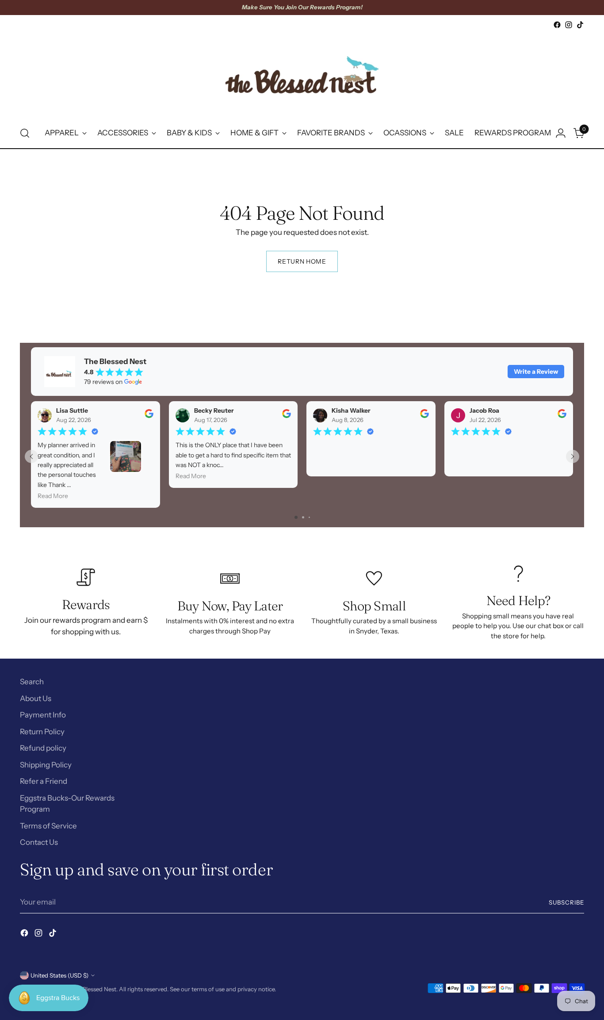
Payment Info (43, 714)
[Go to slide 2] (303, 517)
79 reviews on (103, 382)
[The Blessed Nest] (302, 74)
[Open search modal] (25, 133)
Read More (53, 496)
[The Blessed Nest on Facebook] (557, 25)
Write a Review (536, 372)
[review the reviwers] (149, 416)
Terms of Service (48, 825)
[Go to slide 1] (296, 517)
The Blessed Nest (93, 989)
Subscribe (566, 902)
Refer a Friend (43, 781)
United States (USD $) (59, 975)
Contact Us (39, 842)
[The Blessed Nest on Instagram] (569, 25)
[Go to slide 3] (309, 517)
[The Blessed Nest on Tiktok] (580, 25)
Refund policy (43, 748)
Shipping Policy (46, 764)
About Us (35, 698)
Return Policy (42, 731)
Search (32, 681)
